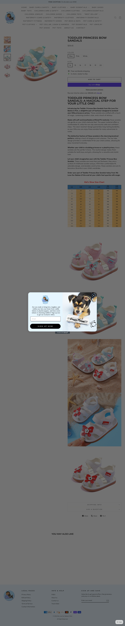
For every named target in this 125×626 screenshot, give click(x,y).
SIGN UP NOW (45, 326)
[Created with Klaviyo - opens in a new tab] (62, 332)
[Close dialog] (93, 295)
